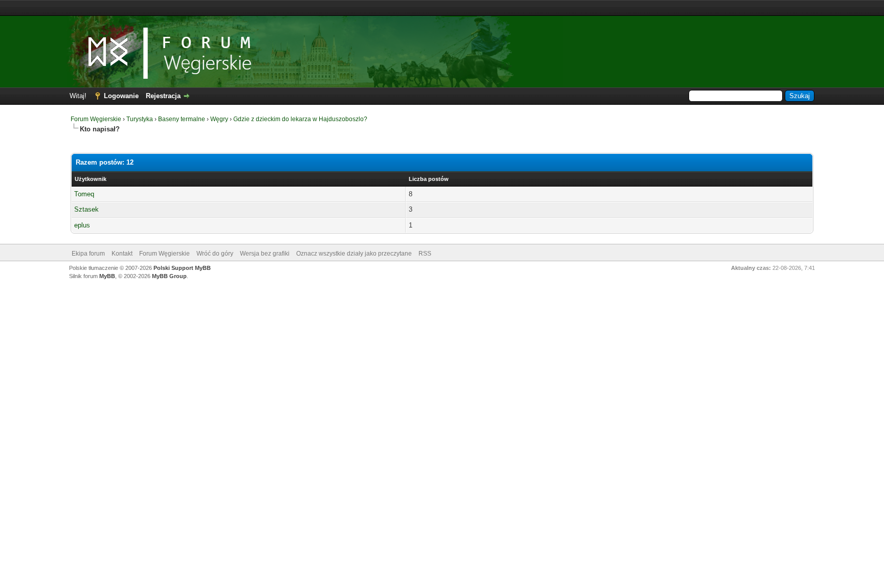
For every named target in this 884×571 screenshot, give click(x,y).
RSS (424, 253)
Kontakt (122, 253)
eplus (82, 225)
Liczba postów (429, 179)
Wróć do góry (214, 253)
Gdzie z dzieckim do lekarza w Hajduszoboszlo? (300, 119)
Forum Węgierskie (96, 119)
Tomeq (84, 194)
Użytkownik (90, 179)
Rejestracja (163, 96)
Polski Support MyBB (182, 268)
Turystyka (139, 119)
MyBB (107, 276)
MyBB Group (169, 276)
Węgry (219, 119)
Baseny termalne (181, 119)
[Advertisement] (442, 8)
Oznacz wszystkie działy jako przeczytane (354, 253)
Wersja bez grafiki (265, 253)
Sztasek (86, 209)
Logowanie (121, 96)
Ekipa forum (88, 253)
